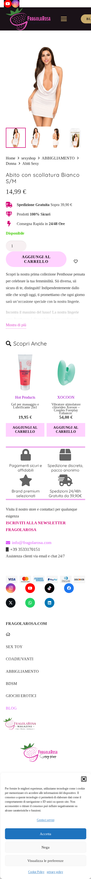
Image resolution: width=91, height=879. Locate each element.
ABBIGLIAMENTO (58, 158)
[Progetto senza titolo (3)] (43, 727)
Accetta (45, 834)
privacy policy (55, 872)
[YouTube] (30, 588)
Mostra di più (16, 325)
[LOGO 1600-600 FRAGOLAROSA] (28, 19)
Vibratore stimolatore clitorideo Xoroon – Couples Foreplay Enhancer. (66, 409)
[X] (11, 603)
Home (10, 158)
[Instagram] (11, 588)
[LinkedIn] (49, 603)
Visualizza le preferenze (45, 861)
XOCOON (65, 397)
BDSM (11, 683)
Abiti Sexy (30, 163)
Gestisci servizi (45, 820)
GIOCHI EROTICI (21, 696)
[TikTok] (49, 588)
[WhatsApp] (30, 603)
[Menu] (64, 19)
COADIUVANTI (19, 659)
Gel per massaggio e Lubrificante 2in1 (25, 406)
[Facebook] (69, 588)
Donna (11, 163)
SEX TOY (14, 647)
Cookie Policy (36, 872)
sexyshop (28, 158)
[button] (83, 779)
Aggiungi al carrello (36, 259)
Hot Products (25, 397)
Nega (45, 847)
